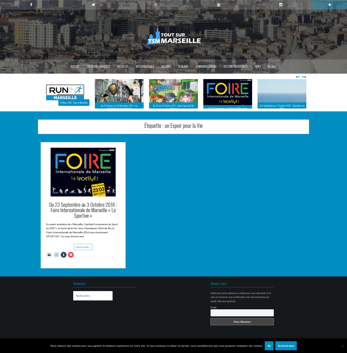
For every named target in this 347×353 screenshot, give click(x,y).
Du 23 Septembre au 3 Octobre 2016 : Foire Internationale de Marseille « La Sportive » (173, 109)
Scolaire (183, 66)
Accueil (75, 66)
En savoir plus (286, 345)
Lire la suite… (83, 252)
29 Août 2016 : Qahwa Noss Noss (290, 108)
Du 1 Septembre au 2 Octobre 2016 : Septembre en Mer (227, 107)
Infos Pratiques (145, 66)
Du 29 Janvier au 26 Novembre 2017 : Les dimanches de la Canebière (65, 107)
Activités (123, 66)
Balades (166, 66)
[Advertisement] (173, 313)
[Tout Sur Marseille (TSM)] (173, 34)
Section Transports (236, 66)
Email (213, 313)
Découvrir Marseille (98, 66)
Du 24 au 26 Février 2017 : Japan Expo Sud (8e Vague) (119, 107)
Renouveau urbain (206, 66)
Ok (269, 345)
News (258, 66)
